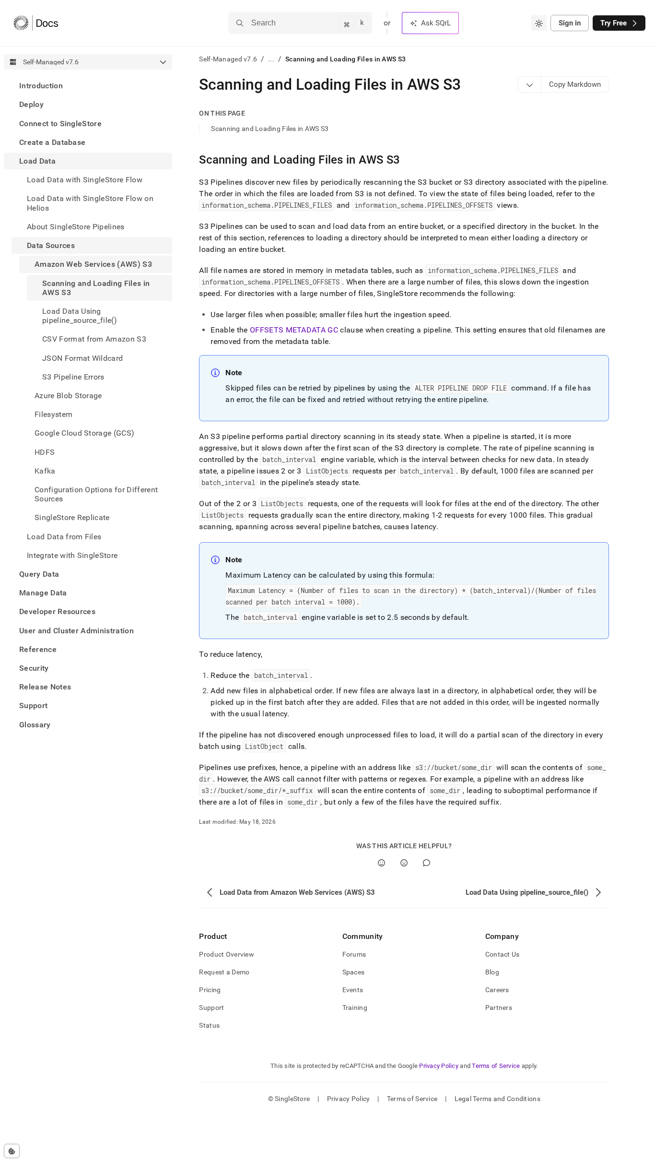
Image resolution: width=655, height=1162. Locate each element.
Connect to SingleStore (60, 123)
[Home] (35, 23)
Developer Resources (57, 611)
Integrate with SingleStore (72, 554)
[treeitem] (88, 85)
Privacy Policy (438, 1065)
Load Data (37, 161)
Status (209, 1025)
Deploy (31, 104)
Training (354, 1007)
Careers (497, 990)
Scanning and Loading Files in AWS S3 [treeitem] (96, 287)
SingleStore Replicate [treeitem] (72, 517)
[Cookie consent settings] (12, 1151)
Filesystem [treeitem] (53, 414)
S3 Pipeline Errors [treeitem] (73, 376)
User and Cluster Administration (76, 630)
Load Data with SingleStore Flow (84, 179)
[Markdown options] (529, 84)
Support (33, 705)
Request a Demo (224, 972)
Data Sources (51, 245)
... (271, 59)
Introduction (41, 85)
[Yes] (381, 862)
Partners (498, 1007)
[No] (404, 862)
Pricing (210, 990)
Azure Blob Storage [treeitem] (68, 395)
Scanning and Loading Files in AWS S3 (269, 128)
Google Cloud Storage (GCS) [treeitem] (84, 433)
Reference (38, 649)
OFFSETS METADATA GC (294, 329)
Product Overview (226, 954)
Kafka (45, 470)
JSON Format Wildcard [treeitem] (82, 357)
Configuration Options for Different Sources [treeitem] (96, 494)
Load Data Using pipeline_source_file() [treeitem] (79, 316)
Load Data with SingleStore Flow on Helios (90, 203)
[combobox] (539, 23)
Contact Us (502, 954)
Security (34, 668)
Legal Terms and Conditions (497, 1099)
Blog (492, 972)
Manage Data (43, 592)
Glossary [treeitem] (35, 724)
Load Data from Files (64, 536)
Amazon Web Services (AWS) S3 (93, 264)
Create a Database (52, 142)
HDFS (45, 451)
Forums (354, 954)
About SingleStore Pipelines (76, 226)
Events (352, 990)
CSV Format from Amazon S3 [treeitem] (94, 339)
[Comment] (426, 862)
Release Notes (45, 686)
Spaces (353, 972)
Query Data (39, 574)
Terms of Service (496, 1065)
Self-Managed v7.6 (228, 59)
